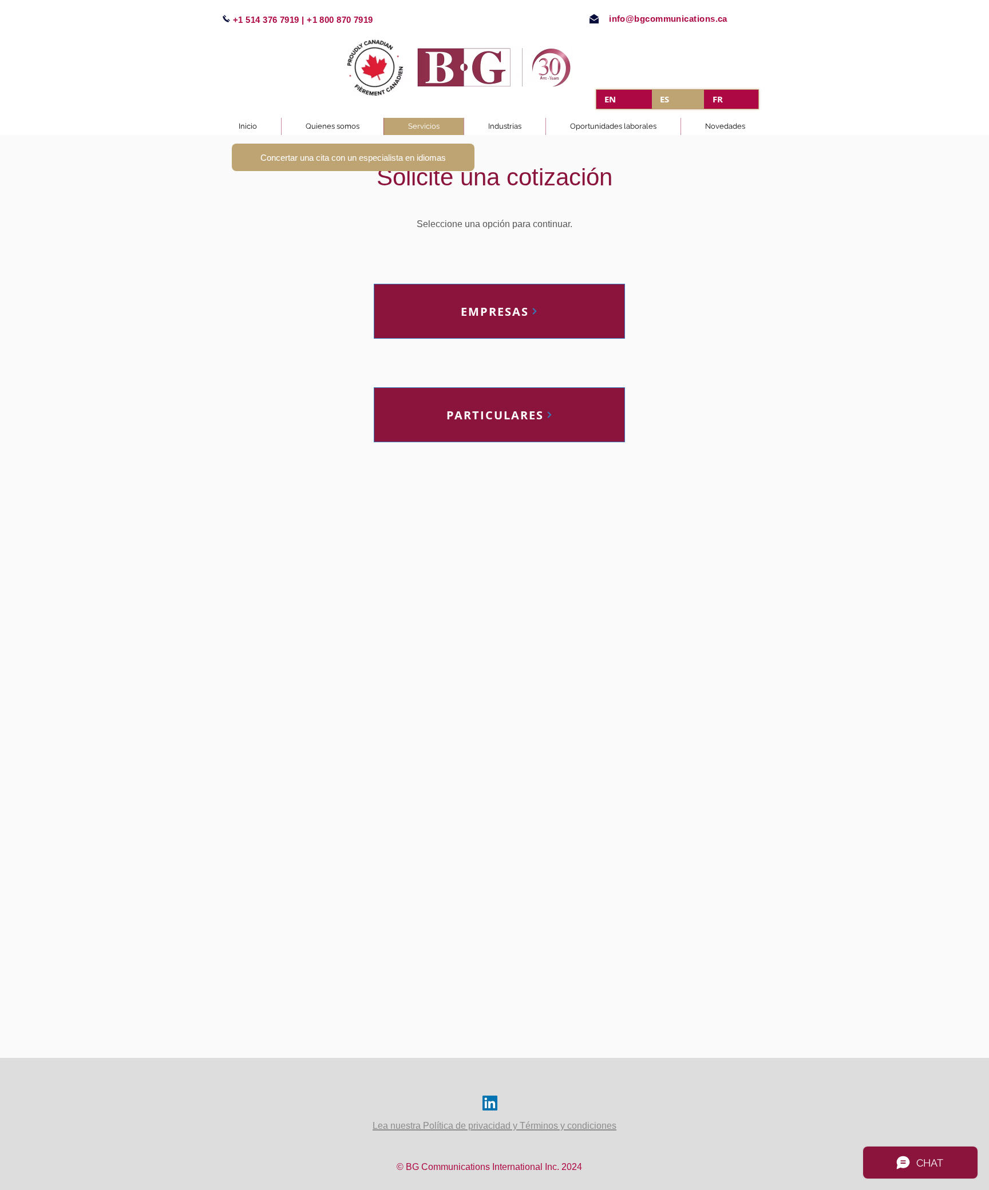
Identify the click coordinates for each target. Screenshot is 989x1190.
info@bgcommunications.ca (668, 18)
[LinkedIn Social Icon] (489, 1103)
